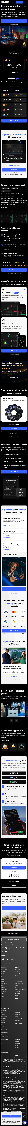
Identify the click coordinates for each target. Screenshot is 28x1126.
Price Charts (3, 998)
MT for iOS (17, 1027)
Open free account (14, 270)
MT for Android (17, 1025)
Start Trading (14, 350)
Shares (2, 985)
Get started (6, 537)
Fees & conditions (18, 981)
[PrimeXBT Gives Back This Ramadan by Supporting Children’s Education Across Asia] (14, 656)
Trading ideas (4, 1005)
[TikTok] (20, 948)
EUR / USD (3, 1020)
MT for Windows (18, 1032)
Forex (2, 979)
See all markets (14, 433)
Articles (3, 1034)
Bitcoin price (3, 1010)
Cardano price (4, 1018)
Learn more (14, 124)
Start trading (7, 249)
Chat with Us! (17, 933)
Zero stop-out (17, 993)
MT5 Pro (16, 1036)
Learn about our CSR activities (13, 680)
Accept (11, 1116)
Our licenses (7, 240)
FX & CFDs (3, 971)
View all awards (5, 740)
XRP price (3, 1014)
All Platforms (17, 975)
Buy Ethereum (17, 1043)
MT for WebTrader (18, 1034)
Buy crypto (5, 525)
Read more (13, 377)
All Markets (3, 991)
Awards (16, 1007)
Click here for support (13, 939)
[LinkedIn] (9, 948)
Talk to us (6, 259)
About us (16, 1001)
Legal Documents (18, 1018)
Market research (4, 1032)
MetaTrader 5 (17, 973)
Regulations (17, 1005)
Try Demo (13, 471)
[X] (2, 948)
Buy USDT (16, 1045)
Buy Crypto (3, 973)
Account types (17, 991)
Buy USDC (17, 1047)
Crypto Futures (4, 969)
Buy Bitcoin (17, 1041)
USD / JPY (3, 1022)
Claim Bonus (12, 867)
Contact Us (17, 1016)
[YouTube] (16, 948)
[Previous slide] (11, 720)
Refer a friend (4, 1043)
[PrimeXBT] (5, 2)
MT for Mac (17, 1029)
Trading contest (4, 1045)
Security (16, 985)
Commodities (4, 983)
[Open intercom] (25, 1123)
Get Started (13, 120)
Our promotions (4, 1041)
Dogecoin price (4, 1016)
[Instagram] (6, 948)
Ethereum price (4, 1012)
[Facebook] (13, 948)
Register (20, 2)
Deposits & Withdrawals (19, 983)
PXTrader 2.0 (17, 969)
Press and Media (18, 1009)
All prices (3, 1026)
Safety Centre (17, 1020)
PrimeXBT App (17, 971)
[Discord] (6, 951)
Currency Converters (5, 1001)
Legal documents (4, 1052)
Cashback (17, 995)
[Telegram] (23, 948)
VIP (15, 987)
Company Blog (17, 1014)
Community (17, 1003)
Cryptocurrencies (4, 987)
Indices (2, 981)
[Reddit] (2, 951)
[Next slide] (16, 720)
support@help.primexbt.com (14, 944)
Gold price (3, 1024)
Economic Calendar (5, 1003)
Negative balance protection (20, 989)
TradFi (2, 993)
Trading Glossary (4, 1036)
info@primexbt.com (14, 942)
